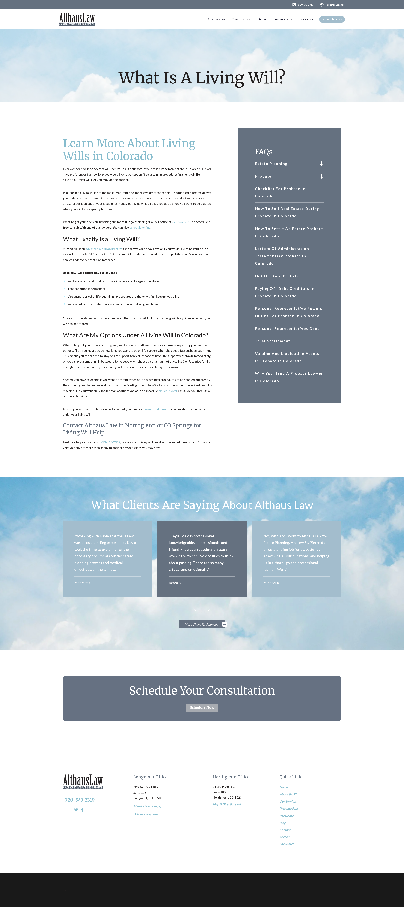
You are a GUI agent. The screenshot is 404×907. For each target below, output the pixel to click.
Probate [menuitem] (263, 176)
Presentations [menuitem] (288, 808)
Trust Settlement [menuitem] (272, 341)
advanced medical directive (104, 249)
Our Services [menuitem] (288, 801)
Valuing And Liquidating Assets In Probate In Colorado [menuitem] (287, 357)
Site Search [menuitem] (286, 844)
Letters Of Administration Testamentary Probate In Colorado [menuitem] (282, 256)
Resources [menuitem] (286, 815)
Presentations (282, 19)
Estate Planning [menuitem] (271, 163)
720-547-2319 (182, 222)
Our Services (216, 19)
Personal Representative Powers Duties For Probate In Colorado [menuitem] (288, 312)
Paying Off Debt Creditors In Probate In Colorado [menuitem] (285, 292)
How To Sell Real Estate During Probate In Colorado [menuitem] (287, 212)
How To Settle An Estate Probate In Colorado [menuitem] (289, 232)
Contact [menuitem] (284, 830)
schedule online (140, 227)
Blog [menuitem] (282, 823)
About (263, 19)
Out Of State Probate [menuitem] (277, 276)
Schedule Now (332, 19)
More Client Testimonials (201, 624)
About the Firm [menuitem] (289, 794)
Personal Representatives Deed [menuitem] (287, 328)
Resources (306, 19)
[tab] (321, 163)
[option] (107, 559)
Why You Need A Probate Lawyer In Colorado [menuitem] (289, 377)
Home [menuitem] (283, 787)
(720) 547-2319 (305, 4)
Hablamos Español (335, 4)
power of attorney (156, 409)
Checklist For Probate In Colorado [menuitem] (280, 192)
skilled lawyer (168, 391)
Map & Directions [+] (147, 806)
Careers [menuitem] (284, 837)
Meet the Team (242, 19)
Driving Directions (145, 814)
